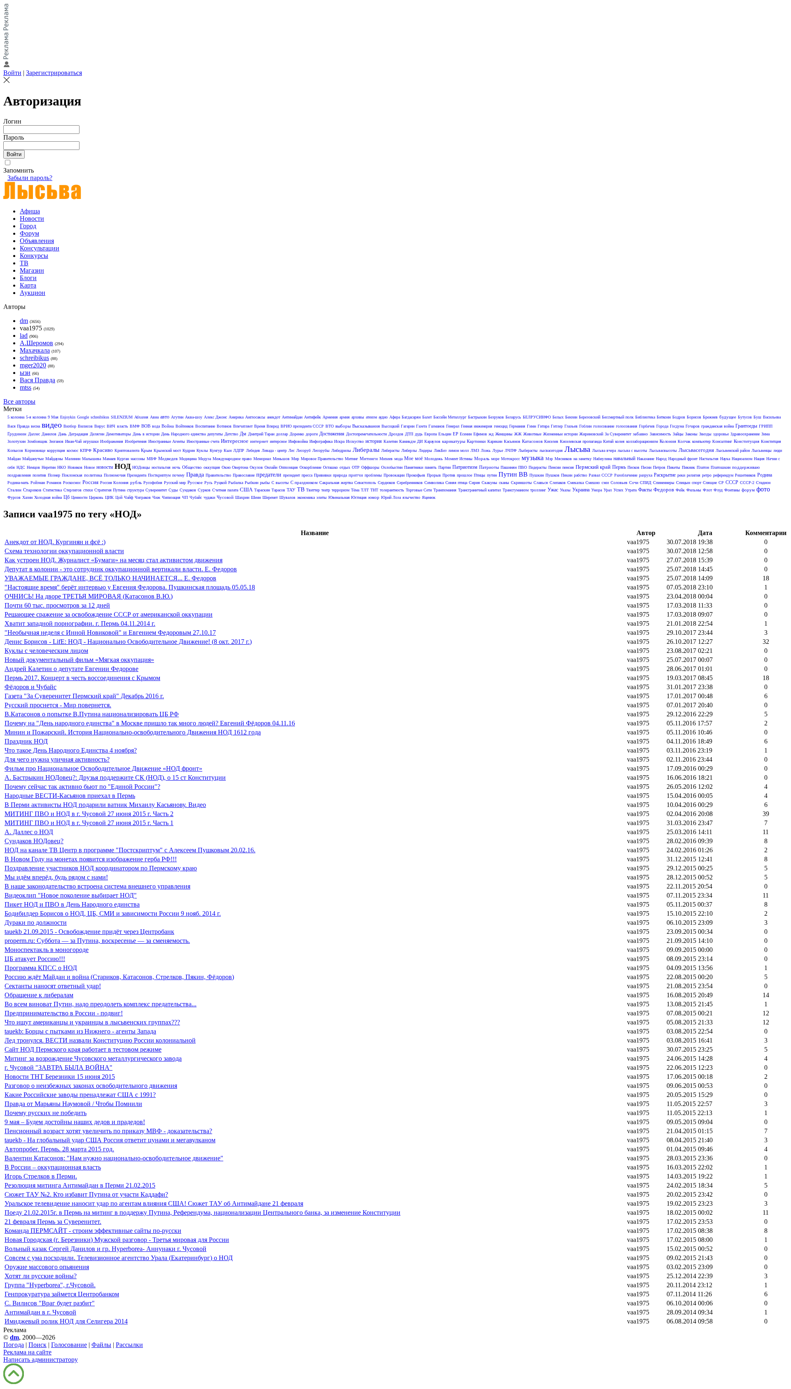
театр (325, 490)
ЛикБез (440, 450)
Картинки (476, 441)
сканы (504, 482)
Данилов (49, 434)
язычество (411, 497)
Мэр (549, 458)
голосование (603, 426)
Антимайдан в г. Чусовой (40, 1312)
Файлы (101, 1344)
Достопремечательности (366, 434)
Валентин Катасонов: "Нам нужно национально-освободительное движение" (114, 1158)
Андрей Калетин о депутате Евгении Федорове (71, 668)
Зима (765, 434)
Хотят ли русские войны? (41, 1275)
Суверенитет (156, 490)
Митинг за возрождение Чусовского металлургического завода (93, 1058)
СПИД (645, 482)
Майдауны (54, 458)
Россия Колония (114, 482)
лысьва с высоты (632, 450)
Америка (236, 417)
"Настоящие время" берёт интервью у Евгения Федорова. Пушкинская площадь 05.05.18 (130, 587)
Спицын (683, 482)
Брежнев (710, 417)
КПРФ (85, 450)
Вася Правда (37, 379)
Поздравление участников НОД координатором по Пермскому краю (101, 868)
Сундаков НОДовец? (34, 840)
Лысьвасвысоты (663, 450)
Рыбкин (251, 482)
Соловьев (619, 482)
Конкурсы (34, 255)
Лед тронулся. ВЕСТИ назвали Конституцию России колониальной (100, 1040)
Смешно (592, 482)
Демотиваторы (118, 434)
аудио (383, 417)
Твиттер (313, 490)
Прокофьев (415, 475)
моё (419, 458)
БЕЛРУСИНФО (537, 417)
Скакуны (489, 482)
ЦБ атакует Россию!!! (35, 958)
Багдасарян (411, 417)
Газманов (436, 426)
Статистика (52, 490)
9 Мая (53, 417)
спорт (696, 482)
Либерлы (409, 450)
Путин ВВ (513, 474)
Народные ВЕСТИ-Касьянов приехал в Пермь (70, 795)
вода (156, 426)
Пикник (688, 467)
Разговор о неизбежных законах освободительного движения (91, 1085)
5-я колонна (36, 417)
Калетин (391, 441)
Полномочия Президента (125, 475)
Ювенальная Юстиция (347, 497)
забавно (640, 433)
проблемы (373, 475)
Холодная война (48, 497)
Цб (66, 497)
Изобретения (136, 441)
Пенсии (554, 467)
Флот (707, 490)
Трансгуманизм (516, 490)
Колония (668, 441)
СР (721, 482)
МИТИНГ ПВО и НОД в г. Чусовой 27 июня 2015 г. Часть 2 (89, 813)
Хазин (27, 497)
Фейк (680, 490)
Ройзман (37, 482)
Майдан (14, 458)
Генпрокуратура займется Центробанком (62, 1294)
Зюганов (56, 441)
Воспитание (205, 426)
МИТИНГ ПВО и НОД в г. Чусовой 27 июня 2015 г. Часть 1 (89, 822)
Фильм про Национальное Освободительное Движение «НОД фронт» (103, 768)
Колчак (684, 441)
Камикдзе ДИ (411, 441)
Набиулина (602, 458)
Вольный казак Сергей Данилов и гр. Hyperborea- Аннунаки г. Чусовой (105, 1248)
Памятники (413, 467)
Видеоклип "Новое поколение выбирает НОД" (71, 895)
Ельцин (444, 434)
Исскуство (355, 441)
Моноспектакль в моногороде (47, 949)
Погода (13, 1344)
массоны (138, 458)
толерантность (392, 490)
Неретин (49, 467)
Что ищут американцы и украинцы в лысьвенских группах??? (92, 1022)
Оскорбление (310, 467)
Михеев (386, 458)
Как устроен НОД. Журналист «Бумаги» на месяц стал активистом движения (113, 560)
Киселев (551, 441)
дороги (312, 434)
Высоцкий (390, 426)
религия (693, 475)
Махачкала (35, 350)
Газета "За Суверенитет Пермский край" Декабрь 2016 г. (84, 695)
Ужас (553, 490)
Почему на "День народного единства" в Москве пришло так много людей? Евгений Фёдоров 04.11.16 (150, 723)
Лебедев (253, 450)
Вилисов (85, 426)
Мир (295, 458)
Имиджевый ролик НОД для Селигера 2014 (66, 1321)
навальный (624, 458)
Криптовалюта (127, 450)
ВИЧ (111, 426)
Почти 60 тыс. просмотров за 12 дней (57, 605)
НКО (61, 467)
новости (104, 467)
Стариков (32, 489)
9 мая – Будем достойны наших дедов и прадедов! (75, 1121)
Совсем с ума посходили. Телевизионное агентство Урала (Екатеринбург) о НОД (119, 1257)
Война (167, 425)
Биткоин (664, 417)
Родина (764, 475)
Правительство (218, 475)
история (373, 441)
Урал (608, 490)
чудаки (209, 497)
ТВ (24, 263)
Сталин (14, 489)
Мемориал (262, 458)
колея (620, 441)
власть (122, 426)
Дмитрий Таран (261, 434)
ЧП (185, 497)
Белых (558, 417)
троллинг (538, 490)
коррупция (56, 450)
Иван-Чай (73, 441)
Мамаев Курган (116, 458)
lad (24, 335)
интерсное (278, 441)
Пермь (619, 467)
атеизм (371, 417)
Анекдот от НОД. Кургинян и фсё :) (55, 541)
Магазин (32, 270)
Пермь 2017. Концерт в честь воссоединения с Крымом (82, 677)
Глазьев (571, 426)
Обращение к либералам (39, 994)
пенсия (568, 467)
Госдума (677, 426)
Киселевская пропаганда (580, 441)
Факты (645, 490)
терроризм (340, 490)
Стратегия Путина (109, 490)
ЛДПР (238, 450)
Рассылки (129, 1344)
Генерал (452, 426)
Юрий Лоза (391, 497)
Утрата (631, 490)
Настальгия (708, 458)
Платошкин (720, 467)
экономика (306, 497)
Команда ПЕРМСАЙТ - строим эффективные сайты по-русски (93, 1230)
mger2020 (33, 365)
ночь (176, 467)
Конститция (771, 441)
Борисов (694, 417)
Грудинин (16, 433)
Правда (195, 475)
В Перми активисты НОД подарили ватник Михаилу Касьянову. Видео (105, 804)
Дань (62, 434)
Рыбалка (235, 482)
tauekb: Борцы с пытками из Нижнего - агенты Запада (80, 1031)
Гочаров (693, 426)
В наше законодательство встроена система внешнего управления (97, 886)
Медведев (168, 458)
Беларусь (513, 417)
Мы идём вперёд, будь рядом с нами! (56, 877)
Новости (32, 218)
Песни (646, 467)
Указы (565, 490)
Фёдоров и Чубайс (30, 686)
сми (605, 482)
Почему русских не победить (46, 1112)
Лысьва (577, 449)
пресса (307, 475)
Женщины (504, 434)
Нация (759, 458)
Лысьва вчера (604, 450)
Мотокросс (510, 458)
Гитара (543, 426)
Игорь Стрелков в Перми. (41, 1176)
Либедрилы (341, 450)
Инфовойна (298, 441)
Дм (243, 434)
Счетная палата (225, 490)
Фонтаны (732, 490)
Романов (54, 482)
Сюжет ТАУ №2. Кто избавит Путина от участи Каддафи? (86, 1194)
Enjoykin (67, 417)
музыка (533, 458)
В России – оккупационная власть (53, 1167)
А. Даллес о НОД (29, 831)
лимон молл (458, 450)
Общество (192, 467)
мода (398, 458)
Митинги (369, 458)
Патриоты (489, 467)
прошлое (464, 475)
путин (492, 475)
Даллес (34, 434)
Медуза (204, 458)
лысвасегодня (551, 450)
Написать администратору (40, 1359)
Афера (394, 417)
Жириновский (591, 434)
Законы (691, 434)
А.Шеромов (36, 342)
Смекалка (575, 482)
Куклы (202, 450)
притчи (356, 474)
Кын (228, 450)
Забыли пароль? (29, 177)
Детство (231, 434)
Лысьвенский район (733, 450)
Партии (444, 467)
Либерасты (390, 450)
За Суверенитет (618, 434)
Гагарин (407, 426)
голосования (626, 426)
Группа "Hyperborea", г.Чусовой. (50, 1284)
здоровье (721, 434)
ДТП (409, 434)
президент (291, 475)
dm (24, 320)
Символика (434, 482)
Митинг (351, 458)
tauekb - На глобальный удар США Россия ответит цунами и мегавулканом (110, 1139)
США (246, 489)
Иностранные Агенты (166, 441)
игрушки (90, 441)
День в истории (146, 434)
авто (164, 417)
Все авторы (19, 401)
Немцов (33, 467)
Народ (661, 458)
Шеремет (270, 497)
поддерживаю (746, 467)
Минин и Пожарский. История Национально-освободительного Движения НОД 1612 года (133, 732)
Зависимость (660, 434)
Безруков (496, 417)
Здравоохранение (745, 434)
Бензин (571, 417)
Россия (90, 482)
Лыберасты (528, 450)
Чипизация (171, 497)
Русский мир (175, 482)
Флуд (718, 490)
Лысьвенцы (761, 450)
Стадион (763, 482)
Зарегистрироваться (54, 72)
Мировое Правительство (322, 458)
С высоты (280, 482)
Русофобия (152, 482)
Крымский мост (167, 450)
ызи (25, 372)
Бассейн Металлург (449, 417)
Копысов (15, 450)
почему (178, 475)
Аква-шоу (193, 417)
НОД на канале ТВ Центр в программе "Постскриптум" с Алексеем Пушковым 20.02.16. (130, 850)
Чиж (156, 497)
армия (344, 417)
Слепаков (558, 482)
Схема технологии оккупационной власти (64, 550)
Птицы (479, 475)
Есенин (466, 434)
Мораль (481, 458)
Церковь (96, 497)
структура (135, 490)
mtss (25, 387)
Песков (633, 467)
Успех (618, 490)
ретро (706, 475)
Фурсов (14, 497)
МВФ (152, 458)
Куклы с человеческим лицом (46, 650)
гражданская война (717, 426)
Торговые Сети (419, 490)
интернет (259, 441)
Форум (29, 233)
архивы (357, 417)
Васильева (772, 417)
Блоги (28, 277)
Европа (430, 434)
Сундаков (188, 490)
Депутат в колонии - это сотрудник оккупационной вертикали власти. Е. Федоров (121, 569)
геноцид (501, 426)
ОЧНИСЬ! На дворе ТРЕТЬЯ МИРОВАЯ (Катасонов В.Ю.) (89, 596)
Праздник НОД (26, 741)
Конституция (746, 441)
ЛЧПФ (511, 450)
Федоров (663, 489)
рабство (580, 475)
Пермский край (593, 467)
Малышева (91, 458)
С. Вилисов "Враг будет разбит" (50, 1303)
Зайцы (678, 434)
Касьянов (512, 441)
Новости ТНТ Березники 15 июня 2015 (60, 1076)
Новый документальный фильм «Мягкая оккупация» (79, 659)
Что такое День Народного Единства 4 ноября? (71, 750)
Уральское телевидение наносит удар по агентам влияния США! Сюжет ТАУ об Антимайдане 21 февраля (154, 1203)
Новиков (75, 467)
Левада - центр (274, 450)
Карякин (494, 441)
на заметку (582, 458)
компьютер (701, 441)
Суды (173, 490)
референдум (723, 475)
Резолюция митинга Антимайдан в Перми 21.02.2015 (80, 1185)
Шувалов (287, 497)
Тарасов (278, 490)
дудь (419, 434)
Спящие (710, 482)
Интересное (234, 441)
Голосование (69, 1344)
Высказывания (366, 425)
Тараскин (262, 490)
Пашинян (509, 467)
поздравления (19, 475)
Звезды (705, 434)
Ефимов (480, 434)
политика (93, 474)
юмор (373, 497)
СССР (731, 482)
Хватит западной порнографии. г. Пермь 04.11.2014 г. (80, 623)
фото (763, 489)
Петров (659, 467)
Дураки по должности (36, 922)
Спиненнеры (663, 482)
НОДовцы (141, 467)
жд (491, 434)
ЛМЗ (474, 450)
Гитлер (557, 426)
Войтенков (185, 426)
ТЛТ (365, 490)
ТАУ (291, 489)
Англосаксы (255, 417)
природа (340, 475)
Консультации (39, 248)
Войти (12, 72)
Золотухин (16, 441)
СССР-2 (747, 482)
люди (777, 450)
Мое (408, 458)
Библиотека (645, 417)
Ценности (79, 497)
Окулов (256, 467)
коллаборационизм (642, 441)
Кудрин (189, 450)
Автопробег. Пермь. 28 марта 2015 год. (59, 1149)
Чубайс (196, 497)
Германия (517, 426)
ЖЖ (518, 434)
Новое (89, 467)
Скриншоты (521, 482)
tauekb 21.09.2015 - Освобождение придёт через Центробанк (89, 931)
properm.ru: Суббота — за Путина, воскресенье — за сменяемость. (97, 940)
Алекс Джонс (215, 417)
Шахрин (242, 497)
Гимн (531, 426)
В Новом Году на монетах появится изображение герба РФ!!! (91, 859)
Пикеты (673, 467)
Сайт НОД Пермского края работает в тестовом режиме (83, 1049)
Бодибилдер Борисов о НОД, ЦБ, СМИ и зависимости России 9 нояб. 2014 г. (113, 913)
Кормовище (35, 450)
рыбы (265, 482)
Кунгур (216, 450)
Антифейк (312, 417)
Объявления (37, 240)
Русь (208, 482)
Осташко (330, 467)
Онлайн (270, 467)
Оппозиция (288, 467)
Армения (330, 417)
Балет (427, 417)
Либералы (366, 450)
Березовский (589, 417)
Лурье (497, 450)
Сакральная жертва (336, 482)
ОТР (356, 467)
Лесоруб (303, 450)
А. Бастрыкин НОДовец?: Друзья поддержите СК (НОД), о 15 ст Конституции (115, 777)
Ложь (486, 450)
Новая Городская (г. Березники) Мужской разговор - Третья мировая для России (117, 1239)
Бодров (678, 417)
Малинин (72, 458)
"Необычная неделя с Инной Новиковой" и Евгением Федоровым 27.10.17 (110, 632)
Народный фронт (682, 458)
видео (52, 424)
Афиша (30, 211)
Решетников (745, 475)
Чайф (128, 497)
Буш (757, 417)
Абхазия (141, 417)
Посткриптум (159, 475)
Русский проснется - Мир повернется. (58, 705)
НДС (20, 467)
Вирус (99, 426)
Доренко (297, 434)
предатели (268, 475)
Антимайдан (292, 417)
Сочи (633, 482)
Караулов (432, 441)
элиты (321, 497)
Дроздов (395, 434)
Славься (541, 482)
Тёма (355, 490)
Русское (195, 482)
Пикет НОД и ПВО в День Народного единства (72, 904)
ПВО (522, 467)
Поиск (37, 1344)
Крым (146, 450)
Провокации (394, 475)
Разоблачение (625, 475)
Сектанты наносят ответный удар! (53, 985)
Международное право (232, 458)
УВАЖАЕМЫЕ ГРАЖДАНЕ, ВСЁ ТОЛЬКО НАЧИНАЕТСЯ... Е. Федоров (110, 578)
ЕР (455, 433)
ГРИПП (765, 426)
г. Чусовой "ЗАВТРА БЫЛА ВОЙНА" (58, 1067)
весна (35, 426)
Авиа (154, 417)
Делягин (97, 434)
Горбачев (647, 426)
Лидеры (425, 450)
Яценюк (428, 497)
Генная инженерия (476, 426)
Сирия (474, 482)
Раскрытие (665, 475)
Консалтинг (722, 441)
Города (662, 426)
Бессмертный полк (618, 417)
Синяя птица (456, 482)
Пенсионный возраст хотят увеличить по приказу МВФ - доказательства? (108, 1130)
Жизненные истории (560, 434)
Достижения (331, 434)
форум (748, 489)
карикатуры (453, 441)
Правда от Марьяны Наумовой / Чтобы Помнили (73, 1103)
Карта (28, 285)
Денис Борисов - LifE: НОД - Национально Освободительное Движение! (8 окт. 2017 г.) (128, 641)
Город (28, 225)
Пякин (566, 475)
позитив (39, 475)
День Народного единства (183, 434)
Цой (118, 497)
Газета (421, 426)
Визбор (69, 426)
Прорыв (434, 475)
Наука (725, 458)
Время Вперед (266, 426)
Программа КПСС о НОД (41, 967)
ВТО (329, 426)
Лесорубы (321, 450)
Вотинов (224, 426)
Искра (339, 441)
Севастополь (365, 482)
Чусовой (225, 497)
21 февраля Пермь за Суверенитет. (53, 1221)
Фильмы (693, 490)
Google (83, 417)
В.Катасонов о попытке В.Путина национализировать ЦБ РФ (92, 714)
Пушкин (536, 475)
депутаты (215, 434)
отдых (344, 467)
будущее (727, 416)
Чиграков (143, 497)
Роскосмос (72, 482)
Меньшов (281, 458)
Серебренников (410, 482)
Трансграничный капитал (479, 490)
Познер (54, 475)
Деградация (78, 434)
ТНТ (374, 490)
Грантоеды (746, 426)
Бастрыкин (477, 417)
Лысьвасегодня (696, 450)
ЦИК (109, 497)
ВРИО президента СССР (302, 426)
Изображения (111, 441)
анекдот (273, 417)
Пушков (552, 475)
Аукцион (32, 292)
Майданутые (33, 458)
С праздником (304, 482)
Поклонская (72, 475)
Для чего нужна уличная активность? (57, 759)
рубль (136, 482)
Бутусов (745, 417)
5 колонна (15, 417)
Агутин (177, 417)
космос (72, 450)
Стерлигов (72, 490)
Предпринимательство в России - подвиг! (64, 1013)
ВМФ (135, 426)
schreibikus (34, 357)
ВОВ (145, 425)
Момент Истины (459, 458)
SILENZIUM (122, 417)
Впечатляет (243, 426)
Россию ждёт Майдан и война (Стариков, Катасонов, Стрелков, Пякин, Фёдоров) (119, 976)
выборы (343, 425)
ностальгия (161, 467)
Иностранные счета (203, 441)
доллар (282, 434)
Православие (244, 475)
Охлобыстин (392, 467)
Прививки (322, 475)
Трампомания (444, 490)
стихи (88, 490)
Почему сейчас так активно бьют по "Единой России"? (82, 786)
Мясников (563, 458)
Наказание (645, 458)
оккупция (212, 467)
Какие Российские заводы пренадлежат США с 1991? (80, 1094)
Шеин (256, 497)
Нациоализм (742, 458)
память (431, 467)
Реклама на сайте (27, 1352)
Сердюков (386, 482)
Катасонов (532, 441)
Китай (608, 441)
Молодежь (433, 458)
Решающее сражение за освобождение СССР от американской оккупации (109, 614)
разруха (645, 475)
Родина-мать (18, 482)
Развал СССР (601, 475)
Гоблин (585, 426)
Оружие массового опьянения (47, 1266)
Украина (581, 490)
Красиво (103, 450)
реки (681, 475)
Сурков (204, 490)
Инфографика (320, 441)
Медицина (188, 458)
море (495, 458)
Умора (596, 490)
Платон (703, 467)
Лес (291, 450)
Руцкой (220, 482)
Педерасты (538, 467)
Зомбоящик (37, 441)
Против (448, 475)
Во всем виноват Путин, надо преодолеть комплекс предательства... (101, 1004)
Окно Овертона (235, 467)
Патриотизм (464, 467)
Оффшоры (370, 467)
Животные (532, 434)
